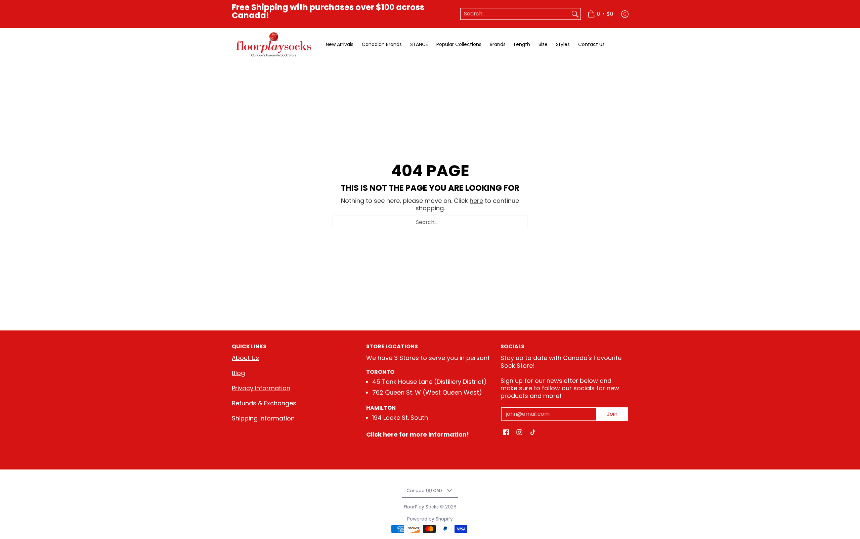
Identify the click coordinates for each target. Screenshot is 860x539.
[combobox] (515, 13)
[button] (506, 432)
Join (612, 414)
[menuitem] (600, 14)
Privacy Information (261, 388)
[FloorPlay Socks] (274, 44)
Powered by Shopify (430, 519)
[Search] (575, 13)
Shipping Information (263, 418)
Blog (238, 373)
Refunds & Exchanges (264, 403)
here (476, 200)
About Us (245, 358)
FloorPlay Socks (421, 507)
